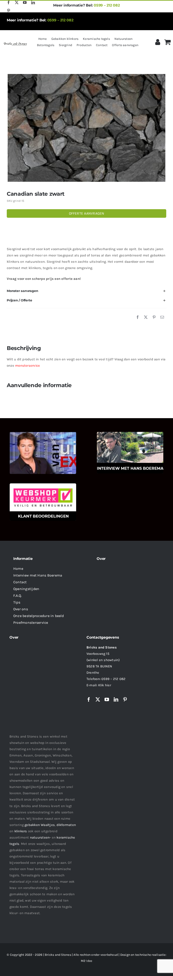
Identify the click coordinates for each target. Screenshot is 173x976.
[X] (146, 317)
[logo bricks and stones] (15, 43)
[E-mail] (162, 317)
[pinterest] (8, 10)
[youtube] (25, 2)
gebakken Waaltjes (40, 825)
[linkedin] (33, 2)
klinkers (20, 831)
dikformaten (66, 825)
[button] (86, 291)
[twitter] (16, 2)
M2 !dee (86, 961)
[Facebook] (138, 317)
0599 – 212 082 (107, 5)
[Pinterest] (154, 317)
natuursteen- (40, 837)
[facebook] (8, 2)
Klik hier (104, 685)
